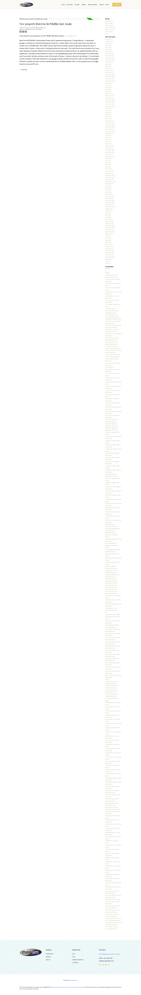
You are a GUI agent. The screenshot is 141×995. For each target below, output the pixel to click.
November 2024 (110, 77)
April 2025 (108, 66)
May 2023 (108, 114)
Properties (49, 954)
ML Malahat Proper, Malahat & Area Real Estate (111, 535)
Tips (106, 33)
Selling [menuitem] (83, 4)
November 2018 (109, 228)
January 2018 (109, 248)
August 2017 (109, 259)
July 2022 (108, 135)
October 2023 (109, 104)
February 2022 (109, 146)
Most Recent (109, 39)
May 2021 (108, 165)
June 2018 (108, 238)
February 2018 (109, 246)
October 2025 (109, 62)
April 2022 (108, 142)
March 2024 (109, 93)
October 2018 (109, 230)
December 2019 (110, 200)
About (48, 960)
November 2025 (110, 60)
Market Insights (78, 960)
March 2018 (108, 244)
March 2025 (108, 68)
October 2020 (109, 179)
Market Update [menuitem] (92, 4)
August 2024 (109, 83)
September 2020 (110, 181)
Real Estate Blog (110, 29)
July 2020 (108, 186)
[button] (116, 4)
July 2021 (108, 160)
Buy (74, 954)
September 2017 (110, 257)
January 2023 (109, 123)
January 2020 (109, 198)
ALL (106, 271)
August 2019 (109, 209)
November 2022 (110, 127)
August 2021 (109, 158)
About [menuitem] (107, 4)
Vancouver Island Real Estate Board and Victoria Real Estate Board (67, 987)
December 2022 (110, 125)
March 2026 (108, 51)
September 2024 (110, 81)
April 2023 (108, 116)
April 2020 (108, 192)
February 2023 (109, 121)
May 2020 (108, 190)
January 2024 (109, 98)
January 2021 (109, 173)
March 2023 (108, 119)
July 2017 (108, 261)
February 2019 (109, 221)
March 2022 (108, 144)
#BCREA (107, 269)
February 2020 (109, 196)
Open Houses (109, 25)
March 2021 (108, 169)
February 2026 (109, 54)
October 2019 (109, 204)
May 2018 (108, 240)
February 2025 (109, 70)
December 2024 (110, 75)
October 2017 (109, 255)
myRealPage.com (73, 980)
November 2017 (109, 253)
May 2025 (108, 64)
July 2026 (108, 43)
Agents (48, 957)
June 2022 (108, 137)
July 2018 (108, 236)
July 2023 (108, 110)
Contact (76, 962)
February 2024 (109, 96)
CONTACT (117, 4)
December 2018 (109, 225)
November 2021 (109, 152)
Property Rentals (110, 27)
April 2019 (108, 217)
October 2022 (109, 129)
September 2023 (110, 106)
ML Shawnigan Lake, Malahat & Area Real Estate (111, 545)
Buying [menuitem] (77, 4)
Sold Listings (109, 31)
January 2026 (109, 56)
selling (107, 679)
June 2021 (108, 163)
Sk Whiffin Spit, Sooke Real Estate (33, 29)
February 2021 (109, 171)
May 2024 (108, 89)
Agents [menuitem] (102, 4)
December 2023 (110, 100)
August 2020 (109, 183)
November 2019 (109, 202)
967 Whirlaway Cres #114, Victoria (109, 954)
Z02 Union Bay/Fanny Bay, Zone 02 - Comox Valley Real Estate (112, 902)
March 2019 (108, 219)
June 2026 (108, 45)
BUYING (107, 273)
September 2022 (110, 131)
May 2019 (108, 215)
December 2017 (110, 251)
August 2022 (109, 133)
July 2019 (108, 211)
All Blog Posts (109, 21)
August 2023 (109, 108)
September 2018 (110, 232)
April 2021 (108, 167)
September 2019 (110, 207)
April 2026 (108, 49)
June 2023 (108, 112)
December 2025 (110, 58)
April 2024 (108, 91)
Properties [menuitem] (69, 4)
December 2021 (109, 150)
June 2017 (108, 263)
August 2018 (109, 234)
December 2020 (110, 175)
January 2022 (109, 148)
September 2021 (110, 156)
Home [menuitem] (63, 4)
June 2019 (108, 213)
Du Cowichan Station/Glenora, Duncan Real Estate (112, 369)
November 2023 (110, 102)
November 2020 (110, 177)
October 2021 (109, 154)
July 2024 (108, 85)
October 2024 (109, 79)
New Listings (109, 23)
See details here (70, 36)
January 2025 (109, 72)
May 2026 (108, 47)
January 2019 (109, 223)
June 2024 (108, 87)
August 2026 (109, 41)
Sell (74, 957)
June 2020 (108, 188)
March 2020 (109, 194)
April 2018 (108, 242)
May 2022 (108, 139)
